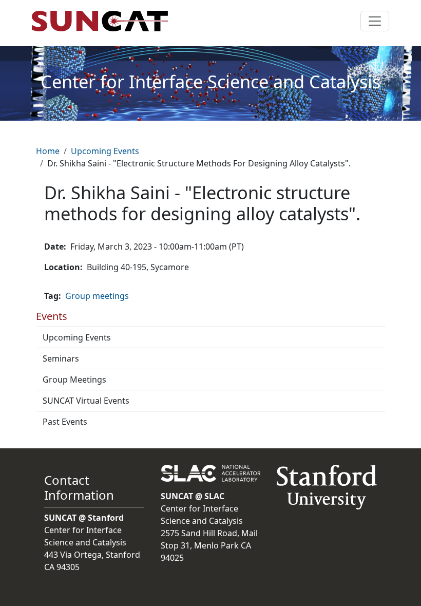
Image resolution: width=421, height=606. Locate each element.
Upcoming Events (105, 151)
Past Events (65, 421)
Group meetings (97, 295)
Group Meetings (74, 379)
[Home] (104, 21)
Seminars (61, 358)
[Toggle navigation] (374, 21)
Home (48, 151)
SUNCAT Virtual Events (86, 400)
